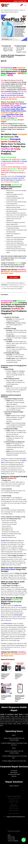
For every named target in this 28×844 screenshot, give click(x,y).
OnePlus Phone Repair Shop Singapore (12, 288)
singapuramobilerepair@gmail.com (16, 816)
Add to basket (14, 277)
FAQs (9, 835)
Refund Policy (11, 837)
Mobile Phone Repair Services (12, 10)
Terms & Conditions (13, 840)
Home (2, 10)
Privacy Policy (11, 839)
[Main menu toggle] (25, 5)
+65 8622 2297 (22, 1)
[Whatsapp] (23, 840)
